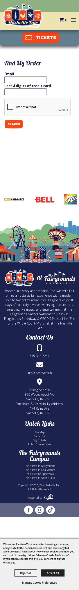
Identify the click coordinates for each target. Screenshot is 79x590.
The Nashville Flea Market (39, 470)
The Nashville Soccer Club (39, 478)
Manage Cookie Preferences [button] (39, 582)
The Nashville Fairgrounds (39, 466)
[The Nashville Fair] (23, 16)
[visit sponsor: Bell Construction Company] (41, 200)
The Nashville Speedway (39, 474)
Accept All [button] (53, 573)
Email (9, 73)
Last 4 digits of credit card (27, 85)
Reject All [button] (25, 573)
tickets (46, 37)
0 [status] (66, 20)
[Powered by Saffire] (48, 497)
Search (14, 124)
